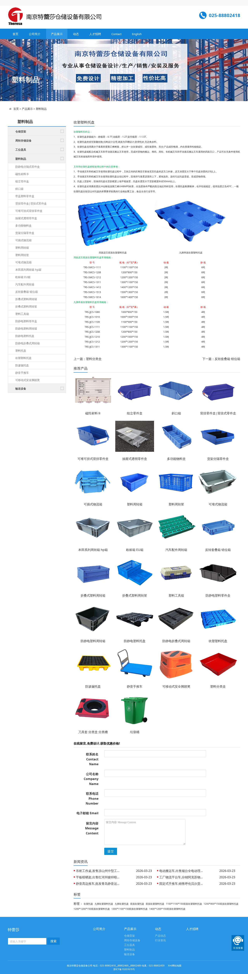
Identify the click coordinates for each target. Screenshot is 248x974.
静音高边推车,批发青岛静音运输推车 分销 (99, 883)
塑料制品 (41, 109)
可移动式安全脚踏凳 (27, 380)
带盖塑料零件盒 (24, 196)
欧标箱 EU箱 (22, 277)
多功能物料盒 (23, 225)
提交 (111, 851)
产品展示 (57, 34)
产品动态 (160, 935)
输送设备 (129, 954)
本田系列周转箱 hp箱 (28, 269)
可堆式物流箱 (23, 262)
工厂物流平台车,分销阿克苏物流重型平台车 (182, 877)
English (137, 34)
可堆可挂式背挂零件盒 (28, 211)
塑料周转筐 (22, 255)
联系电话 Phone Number (92, 798)
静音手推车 (22, 372)
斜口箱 (19, 189)
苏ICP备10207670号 (124, 969)
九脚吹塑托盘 (122, 903)
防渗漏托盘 (22, 365)
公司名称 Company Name (91, 779)
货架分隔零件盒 (24, 233)
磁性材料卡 (22, 174)
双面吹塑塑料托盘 (155, 903)
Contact (116, 34)
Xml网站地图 (174, 965)
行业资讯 (160, 940)
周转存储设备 (132, 940)
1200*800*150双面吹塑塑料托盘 (221, 903)
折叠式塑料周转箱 (26, 299)
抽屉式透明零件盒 (26, 218)
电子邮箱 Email (87, 813)
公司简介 (34, 34)
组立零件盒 (22, 181)
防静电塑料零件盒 (26, 321)
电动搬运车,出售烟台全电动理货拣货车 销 (182, 871)
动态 (76, 34)
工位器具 (129, 945)
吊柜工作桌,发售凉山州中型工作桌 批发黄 (99, 871)
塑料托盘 (20, 350)
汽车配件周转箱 (24, 284)
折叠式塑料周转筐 (26, 306)
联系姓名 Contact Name (92, 759)
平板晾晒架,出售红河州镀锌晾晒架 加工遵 (99, 877)
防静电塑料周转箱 (26, 328)
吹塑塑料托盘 (23, 358)
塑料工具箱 (22, 314)
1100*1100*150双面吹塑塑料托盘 (184, 903)
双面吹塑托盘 (137, 903)
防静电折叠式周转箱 (27, 343)
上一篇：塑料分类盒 (88, 359)
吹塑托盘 (88, 903)
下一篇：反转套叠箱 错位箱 (221, 359)
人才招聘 (95, 34)
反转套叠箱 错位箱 (26, 292)
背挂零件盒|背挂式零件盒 (31, 203)
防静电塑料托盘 (24, 336)
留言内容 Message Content (91, 828)
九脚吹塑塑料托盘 (104, 903)
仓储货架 (129, 935)
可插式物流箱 (23, 240)
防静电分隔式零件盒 (27, 166)
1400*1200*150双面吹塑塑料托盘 (167, 908)
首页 (15, 34)
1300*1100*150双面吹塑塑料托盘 (129, 908)
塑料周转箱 (22, 247)
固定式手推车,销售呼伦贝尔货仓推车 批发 (182, 883)
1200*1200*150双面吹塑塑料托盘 (92, 908)
